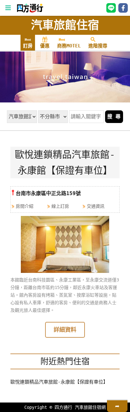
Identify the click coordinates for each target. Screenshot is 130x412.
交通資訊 (95, 206)
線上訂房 (60, 206)
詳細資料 (65, 329)
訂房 (27, 46)
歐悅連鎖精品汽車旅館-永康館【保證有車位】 (59, 382)
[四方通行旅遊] (30, 11)
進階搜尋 (97, 46)
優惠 (45, 46)
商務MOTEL (69, 46)
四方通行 (63, 407)
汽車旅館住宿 (65, 25)
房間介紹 (24, 206)
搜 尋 (114, 117)
